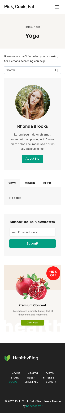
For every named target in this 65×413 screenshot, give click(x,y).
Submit (32, 243)
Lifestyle (31, 381)
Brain (15, 377)
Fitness (48, 377)
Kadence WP (34, 406)
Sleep (31, 377)
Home (15, 373)
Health (33, 373)
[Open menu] (57, 6)
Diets (50, 373)
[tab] (12, 183)
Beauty (51, 381)
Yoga (13, 381)
